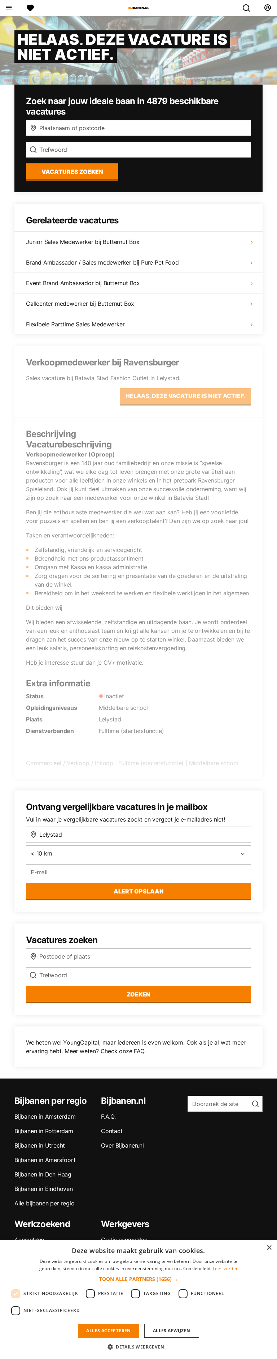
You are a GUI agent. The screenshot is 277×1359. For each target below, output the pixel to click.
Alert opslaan (139, 891)
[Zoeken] (249, 8)
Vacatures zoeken (72, 171)
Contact (112, 1131)
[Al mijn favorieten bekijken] (30, 8)
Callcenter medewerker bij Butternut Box (80, 303)
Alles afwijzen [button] (171, 1331)
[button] (138, 1279)
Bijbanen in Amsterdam (45, 1116)
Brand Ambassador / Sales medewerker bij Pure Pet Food (102, 262)
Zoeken (138, 994)
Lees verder (225, 1268)
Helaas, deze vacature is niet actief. (185, 395)
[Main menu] (8, 8)
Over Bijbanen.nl (122, 1145)
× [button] (269, 1248)
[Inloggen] (267, 8)
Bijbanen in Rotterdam (43, 1131)
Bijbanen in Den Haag (42, 1174)
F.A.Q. (108, 1116)
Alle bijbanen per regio (44, 1203)
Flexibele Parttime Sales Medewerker (75, 324)
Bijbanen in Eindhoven (43, 1188)
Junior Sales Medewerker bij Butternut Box (83, 241)
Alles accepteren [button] (108, 1331)
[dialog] (138, 1299)
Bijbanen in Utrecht (39, 1145)
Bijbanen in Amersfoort (45, 1159)
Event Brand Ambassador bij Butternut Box (83, 283)
